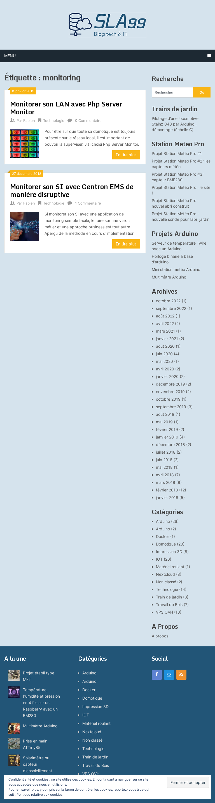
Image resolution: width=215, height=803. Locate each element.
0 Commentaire (88, 120)
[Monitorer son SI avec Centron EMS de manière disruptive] (24, 226)
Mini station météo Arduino (176, 269)
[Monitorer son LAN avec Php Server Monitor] (24, 143)
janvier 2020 (167, 376)
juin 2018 (164, 459)
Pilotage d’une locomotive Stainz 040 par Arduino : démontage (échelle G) (175, 124)
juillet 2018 (166, 452)
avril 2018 (165, 474)
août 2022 (165, 316)
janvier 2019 (167, 437)
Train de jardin (169, 597)
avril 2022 (165, 323)
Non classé (166, 581)
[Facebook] (157, 675)
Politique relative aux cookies (39, 794)
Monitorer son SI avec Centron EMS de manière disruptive (72, 190)
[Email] (169, 675)
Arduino (163, 521)
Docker (162, 536)
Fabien (29, 120)
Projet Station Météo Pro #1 (177, 153)
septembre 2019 (171, 406)
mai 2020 (164, 361)
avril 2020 (165, 368)
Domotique (166, 544)
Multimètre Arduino (169, 277)
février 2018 (167, 490)
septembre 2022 (171, 308)
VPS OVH (164, 612)
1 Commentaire (88, 203)
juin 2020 (164, 353)
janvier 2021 (167, 338)
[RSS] (181, 675)
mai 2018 (164, 467)
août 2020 (165, 346)
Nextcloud (165, 574)
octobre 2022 (168, 300)
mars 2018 (165, 482)
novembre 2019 (170, 391)
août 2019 (165, 414)
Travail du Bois (169, 604)
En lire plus (126, 155)
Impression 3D (169, 551)
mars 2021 (165, 331)
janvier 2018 (167, 497)
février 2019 (167, 429)
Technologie (53, 120)
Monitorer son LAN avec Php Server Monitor (66, 107)
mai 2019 (164, 421)
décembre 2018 (170, 444)
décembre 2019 (170, 384)
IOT (159, 559)
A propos (160, 635)
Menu (10, 55)
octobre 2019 (168, 399)
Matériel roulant (170, 566)
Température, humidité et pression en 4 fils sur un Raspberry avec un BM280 (41, 702)
